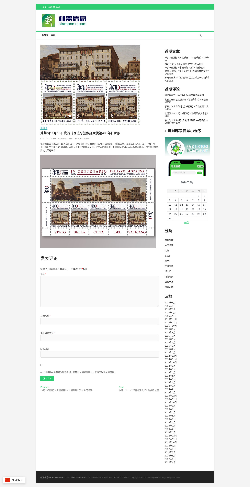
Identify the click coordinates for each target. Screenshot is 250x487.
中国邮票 (169, 240)
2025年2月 (170, 349)
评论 (43, 274)
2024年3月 (170, 385)
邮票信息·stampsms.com (51, 477)
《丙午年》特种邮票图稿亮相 (189, 95)
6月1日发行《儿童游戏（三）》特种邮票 (184, 64)
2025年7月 (170, 335)
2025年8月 (170, 332)
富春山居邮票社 (172, 99)
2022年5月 (170, 459)
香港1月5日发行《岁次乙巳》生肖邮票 (186, 107)
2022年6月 (170, 455)
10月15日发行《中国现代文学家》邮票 (187, 114)
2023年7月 (170, 412)
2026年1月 (170, 316)
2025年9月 (170, 329)
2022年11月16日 (49, 138)
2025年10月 (171, 325)
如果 (167, 95)
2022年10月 (171, 442)
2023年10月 (171, 402)
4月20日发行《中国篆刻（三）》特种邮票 (184, 67)
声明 (53, 35)
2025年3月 (170, 345)
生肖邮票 (169, 266)
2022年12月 (171, 435)
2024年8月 (170, 369)
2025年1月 (170, 352)
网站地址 (44, 349)
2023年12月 (171, 395)
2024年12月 (171, 355)
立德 (167, 113)
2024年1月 (170, 392)
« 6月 (186, 222)
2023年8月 (170, 409)
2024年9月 (170, 365)
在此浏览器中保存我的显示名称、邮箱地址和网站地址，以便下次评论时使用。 (78, 372)
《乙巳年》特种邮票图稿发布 (186, 100)
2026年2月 (170, 312)
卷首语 (45, 35)
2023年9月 (170, 405)
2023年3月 (170, 425)
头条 (167, 250)
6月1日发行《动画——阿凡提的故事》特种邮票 (186, 121)
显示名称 (45, 315)
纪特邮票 (169, 276)
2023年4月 (170, 422)
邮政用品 (169, 281)
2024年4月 (170, 382)
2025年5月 (170, 339)
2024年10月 (171, 362)
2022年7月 (170, 452)
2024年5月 (170, 379)
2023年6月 (170, 415)
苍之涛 (168, 120)
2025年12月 (171, 319)
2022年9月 (170, 445)
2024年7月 (170, 372)
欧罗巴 (168, 261)
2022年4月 (170, 462)
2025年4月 (170, 342)
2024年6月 (170, 375)
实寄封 (168, 255)
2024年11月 (171, 359)
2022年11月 (171, 439)
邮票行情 (169, 287)
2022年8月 (170, 449)
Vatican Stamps (84, 138)
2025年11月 (171, 322)
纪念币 (168, 271)
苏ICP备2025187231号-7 (77, 477)
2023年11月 (171, 399)
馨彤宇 (168, 106)
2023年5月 (170, 419)
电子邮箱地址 (47, 332)
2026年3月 (170, 309)
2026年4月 (170, 306)
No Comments (66, 138)
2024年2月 (170, 389)
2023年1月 (170, 432)
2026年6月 (170, 302)
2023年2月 (170, 429)
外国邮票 (43, 128)
